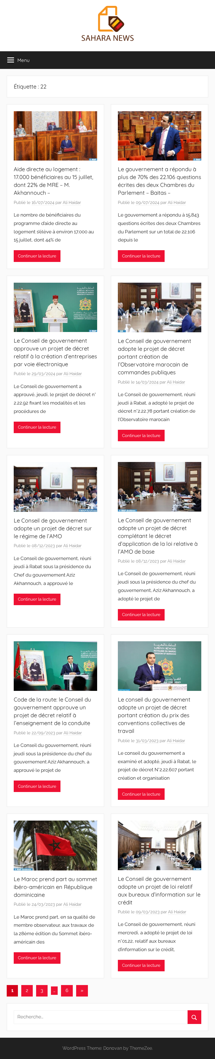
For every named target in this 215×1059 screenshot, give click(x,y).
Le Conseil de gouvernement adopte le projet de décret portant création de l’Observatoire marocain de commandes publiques (154, 356)
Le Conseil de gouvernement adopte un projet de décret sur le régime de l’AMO (53, 528)
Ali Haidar (72, 202)
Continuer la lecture (37, 256)
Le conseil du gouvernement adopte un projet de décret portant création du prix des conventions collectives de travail (154, 715)
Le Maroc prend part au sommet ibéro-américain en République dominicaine (55, 886)
